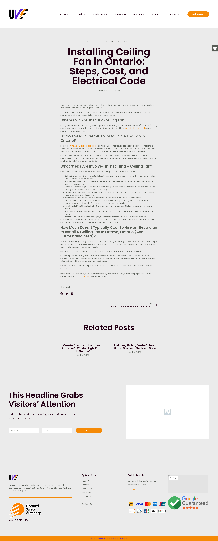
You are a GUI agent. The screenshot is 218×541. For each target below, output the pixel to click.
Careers (156, 14)
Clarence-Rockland (87, 146)
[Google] (134, 490)
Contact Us (174, 14)
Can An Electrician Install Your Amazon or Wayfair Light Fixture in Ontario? (83, 348)
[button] (215, 48)
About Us (65, 14)
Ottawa (73, 146)
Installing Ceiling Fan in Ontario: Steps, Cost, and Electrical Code (135, 346)
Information (139, 14)
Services (81, 14)
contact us (85, 276)
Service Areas (100, 14)
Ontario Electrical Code (135, 128)
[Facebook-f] (129, 490)
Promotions (120, 14)
